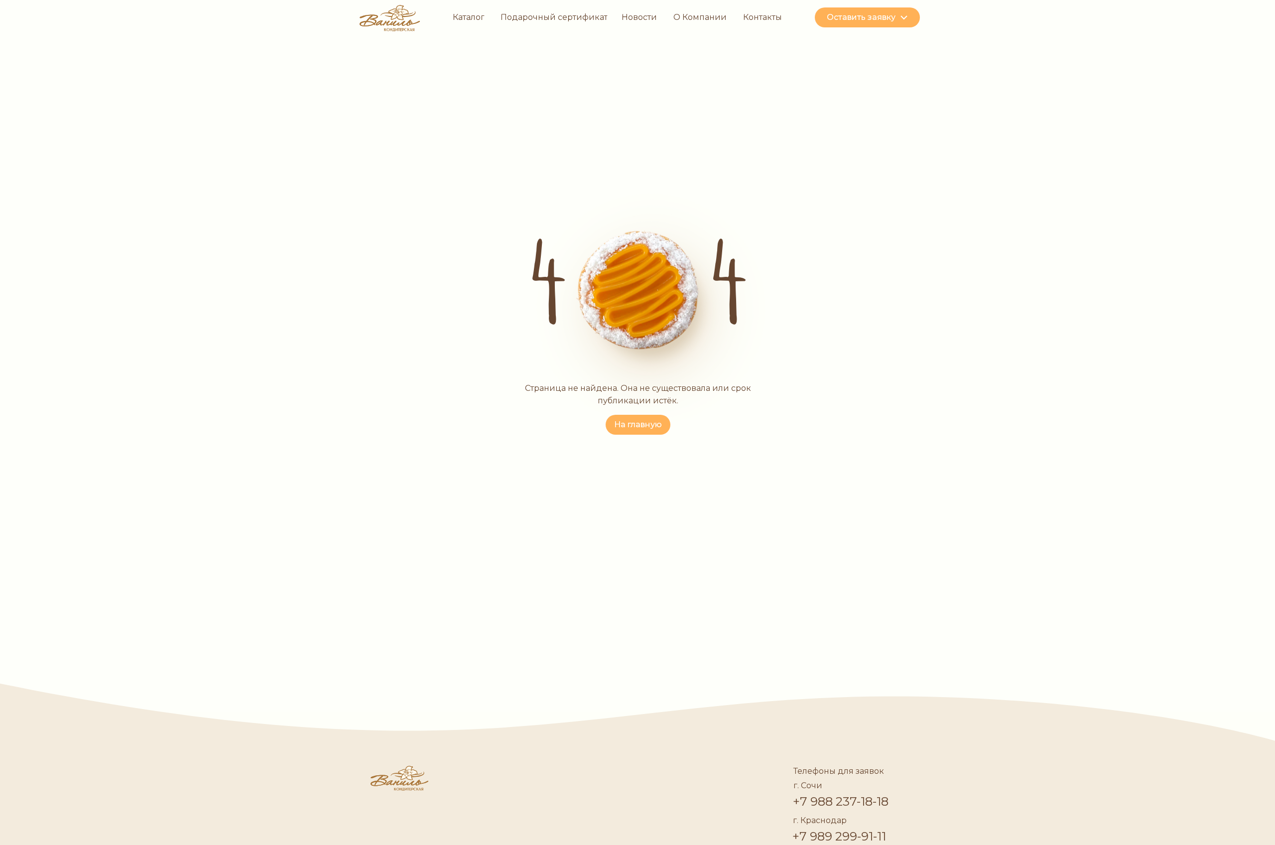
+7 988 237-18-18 (841, 801)
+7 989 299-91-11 (839, 836)
